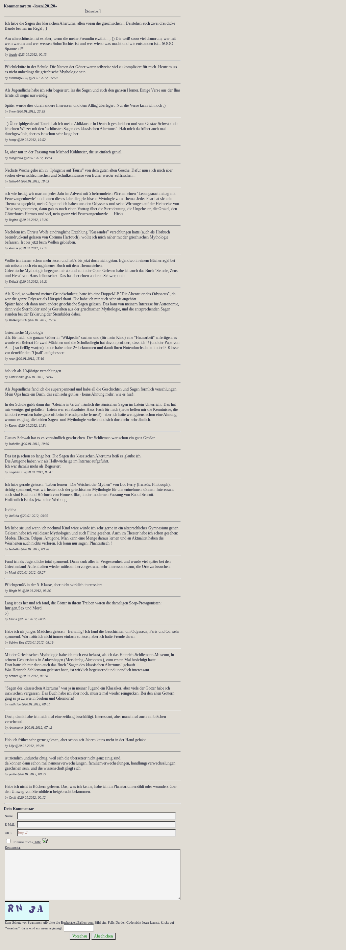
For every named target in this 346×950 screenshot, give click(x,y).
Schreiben (92, 11)
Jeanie (13, 54)
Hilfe (36, 842)
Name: (9, 816)
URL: (9, 833)
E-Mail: (10, 824)
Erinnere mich (22, 842)
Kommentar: (13, 847)
